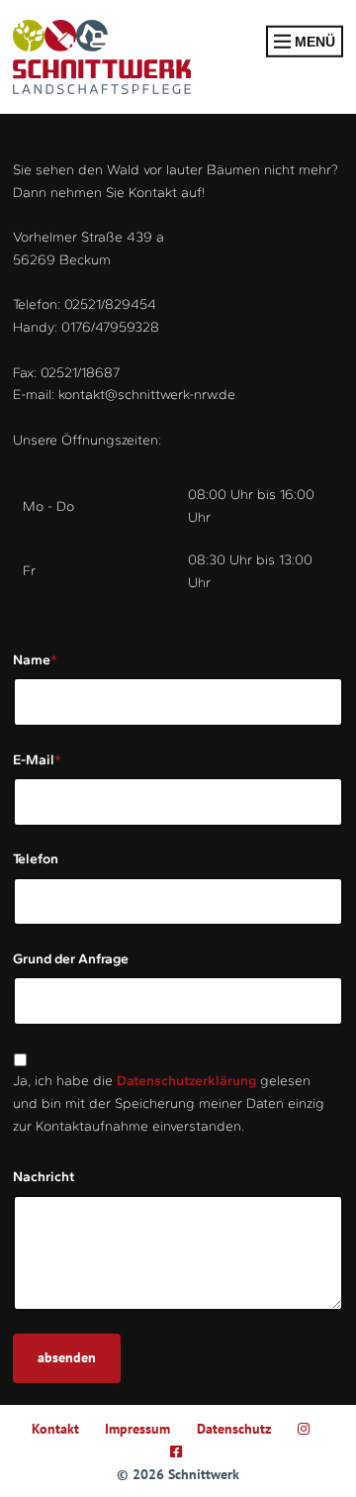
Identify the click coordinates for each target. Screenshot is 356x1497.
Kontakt (55, 1429)
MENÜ (313, 42)
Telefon (35, 858)
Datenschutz (234, 1429)
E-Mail (37, 758)
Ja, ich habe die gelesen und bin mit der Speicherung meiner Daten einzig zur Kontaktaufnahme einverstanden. (168, 1103)
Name (35, 658)
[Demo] (102, 57)
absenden (67, 1357)
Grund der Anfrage (71, 958)
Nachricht (43, 1176)
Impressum (137, 1429)
